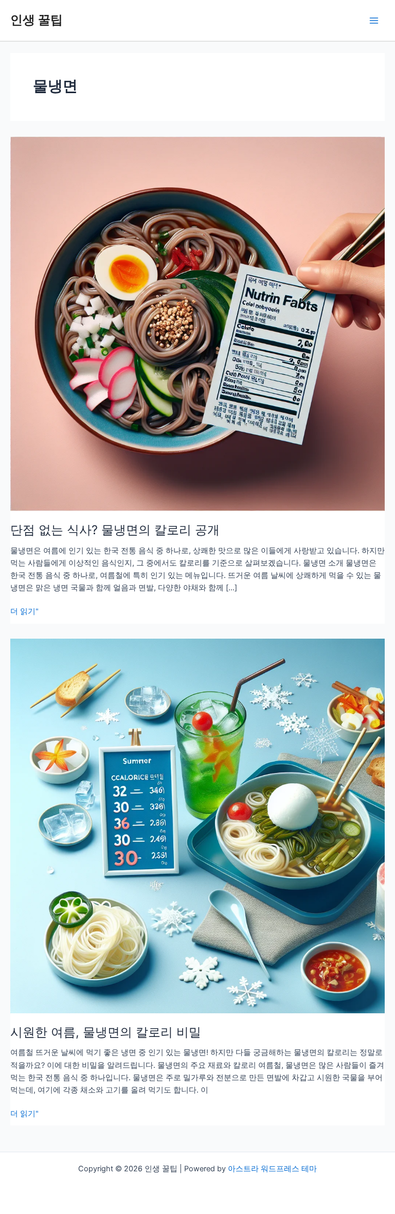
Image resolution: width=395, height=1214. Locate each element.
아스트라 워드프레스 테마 (272, 1168)
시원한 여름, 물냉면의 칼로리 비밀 (105, 1032)
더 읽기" (24, 612)
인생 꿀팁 (36, 19)
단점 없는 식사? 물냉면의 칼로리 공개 (115, 529)
